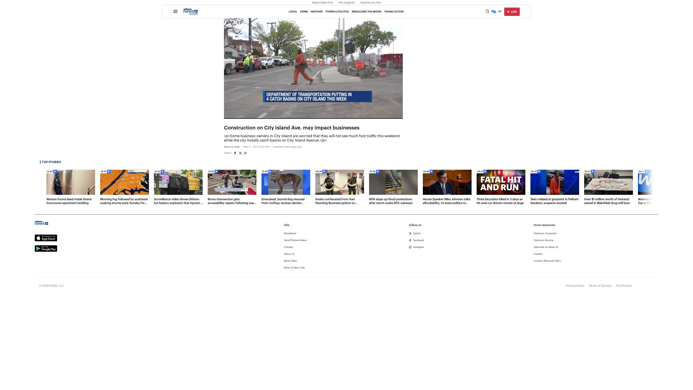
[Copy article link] (245, 153)
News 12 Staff (232, 147)
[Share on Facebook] (235, 153)
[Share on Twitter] (240, 153)
